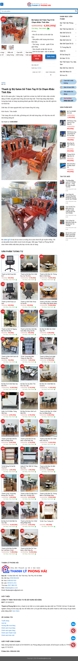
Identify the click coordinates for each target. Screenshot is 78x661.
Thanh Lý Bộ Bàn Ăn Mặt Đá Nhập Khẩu (47, 467)
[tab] (3, 84)
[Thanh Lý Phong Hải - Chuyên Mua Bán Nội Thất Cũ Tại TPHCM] (39, 4)
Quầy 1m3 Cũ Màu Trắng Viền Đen (9, 412)
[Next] (25, 30)
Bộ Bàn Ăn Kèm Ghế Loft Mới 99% (28, 412)
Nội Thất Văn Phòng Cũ (66, 24)
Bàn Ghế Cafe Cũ (65, 40)
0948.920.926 (11, 580)
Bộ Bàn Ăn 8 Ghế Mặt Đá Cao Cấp (9, 522)
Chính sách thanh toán (8, 633)
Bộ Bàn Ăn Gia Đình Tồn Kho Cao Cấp (28, 385)
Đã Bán (12, 16)
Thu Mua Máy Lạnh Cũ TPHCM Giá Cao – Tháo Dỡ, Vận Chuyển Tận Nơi (70, 184)
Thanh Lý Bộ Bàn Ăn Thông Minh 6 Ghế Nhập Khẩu (48, 494)
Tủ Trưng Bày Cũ (65, 47)
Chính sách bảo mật (7, 635)
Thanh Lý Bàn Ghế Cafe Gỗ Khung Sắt (9, 357)
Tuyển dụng (5, 621)
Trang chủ (4, 16)
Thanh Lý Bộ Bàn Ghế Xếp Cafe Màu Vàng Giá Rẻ (29, 330)
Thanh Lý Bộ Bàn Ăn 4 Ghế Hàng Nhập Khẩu (29, 522)
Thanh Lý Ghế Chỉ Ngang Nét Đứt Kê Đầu (9, 330)
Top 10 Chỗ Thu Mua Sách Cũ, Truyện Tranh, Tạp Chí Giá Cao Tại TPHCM (70, 210)
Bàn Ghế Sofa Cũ (65, 33)
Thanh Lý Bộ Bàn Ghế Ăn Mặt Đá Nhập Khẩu (9, 439)
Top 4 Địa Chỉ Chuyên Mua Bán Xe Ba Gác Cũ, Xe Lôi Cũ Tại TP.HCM (71, 197)
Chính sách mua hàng (8, 628)
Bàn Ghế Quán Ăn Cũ (66, 44)
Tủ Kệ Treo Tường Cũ (46, 521)
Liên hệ (3, 623)
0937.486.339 (12, 585)
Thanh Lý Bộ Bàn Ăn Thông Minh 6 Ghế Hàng (48, 275)
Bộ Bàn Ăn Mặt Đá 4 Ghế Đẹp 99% (47, 330)
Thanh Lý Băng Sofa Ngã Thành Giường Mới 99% (47, 357)
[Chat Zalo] (73, 624)
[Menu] (1, 4)
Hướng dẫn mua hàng (8, 625)
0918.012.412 (11, 583)
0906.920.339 (68, 101)
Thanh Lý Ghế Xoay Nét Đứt (8, 275)
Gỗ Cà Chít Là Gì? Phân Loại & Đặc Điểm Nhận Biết (71, 234)
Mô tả (3, 84)
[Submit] (76, 11)
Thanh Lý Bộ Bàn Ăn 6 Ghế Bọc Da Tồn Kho (29, 275)
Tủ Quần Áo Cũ (65, 36)
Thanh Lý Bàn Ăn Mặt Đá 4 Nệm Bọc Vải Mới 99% (29, 494)
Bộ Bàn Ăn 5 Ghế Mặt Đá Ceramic (47, 385)
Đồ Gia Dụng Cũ (65, 55)
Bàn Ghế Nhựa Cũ (65, 72)
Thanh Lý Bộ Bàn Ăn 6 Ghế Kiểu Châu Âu (48, 439)
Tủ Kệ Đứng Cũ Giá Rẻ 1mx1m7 (8, 467)
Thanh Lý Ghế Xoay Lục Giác (8, 302)
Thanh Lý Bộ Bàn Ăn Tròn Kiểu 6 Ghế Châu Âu (28, 549)
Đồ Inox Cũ (63, 75)
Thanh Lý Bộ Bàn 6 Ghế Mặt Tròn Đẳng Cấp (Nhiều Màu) (48, 302)
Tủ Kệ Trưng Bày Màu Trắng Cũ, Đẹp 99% (27, 357)
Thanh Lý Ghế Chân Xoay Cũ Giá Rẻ (28, 302)
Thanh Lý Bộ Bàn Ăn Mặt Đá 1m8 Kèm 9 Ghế (9, 549)
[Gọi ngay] (73, 630)
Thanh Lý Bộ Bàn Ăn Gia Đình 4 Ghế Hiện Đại (28, 439)
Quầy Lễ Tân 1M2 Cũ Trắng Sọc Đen (29, 467)
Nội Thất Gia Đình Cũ (67, 29)
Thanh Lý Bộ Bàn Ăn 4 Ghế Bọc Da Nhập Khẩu (48, 412)
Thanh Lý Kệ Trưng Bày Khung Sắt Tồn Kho (8, 494)
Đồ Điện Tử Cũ (65, 58)
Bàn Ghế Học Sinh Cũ (67, 68)
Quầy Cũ (62, 51)
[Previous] (4, 30)
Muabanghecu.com (11, 588)
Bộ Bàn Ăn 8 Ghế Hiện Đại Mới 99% (9, 385)
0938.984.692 (14, 578)
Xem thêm (15, 611)
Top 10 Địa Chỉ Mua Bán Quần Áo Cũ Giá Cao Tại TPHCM (71, 223)
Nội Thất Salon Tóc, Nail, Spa (68, 63)
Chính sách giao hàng (8, 630)
